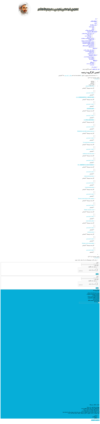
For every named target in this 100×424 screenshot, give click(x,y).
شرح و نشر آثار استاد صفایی (88, 33)
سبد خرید (92, 64)
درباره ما (95, 48)
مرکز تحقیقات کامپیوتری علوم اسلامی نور (90, 410)
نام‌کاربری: (96, 263)
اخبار (95, 23)
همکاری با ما (91, 57)
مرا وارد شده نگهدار (92, 266)
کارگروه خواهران (95, 295)
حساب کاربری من (90, 63)
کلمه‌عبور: (96, 265)
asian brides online (90, 220)
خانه (98, 69)
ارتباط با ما (91, 59)
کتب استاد (89, 34)
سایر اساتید (91, 52)
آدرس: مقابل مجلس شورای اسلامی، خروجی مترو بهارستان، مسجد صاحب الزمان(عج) (81, 412)
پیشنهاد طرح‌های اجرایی (89, 56)
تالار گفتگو (94, 69)
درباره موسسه (91, 53)
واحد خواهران (91, 39)
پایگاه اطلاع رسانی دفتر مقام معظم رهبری (90, 408)
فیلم (93, 27)
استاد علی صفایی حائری (89, 49)
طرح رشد (89, 37)
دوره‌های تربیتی (88, 35)
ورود (97, 274)
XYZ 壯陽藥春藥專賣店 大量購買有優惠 (85, 97)
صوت (93, 29)
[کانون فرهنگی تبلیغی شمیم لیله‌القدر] (58, 17)
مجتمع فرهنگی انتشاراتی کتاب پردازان (91, 409)
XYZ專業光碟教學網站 (89, 119)
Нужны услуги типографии (88, 243)
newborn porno (90, 232)
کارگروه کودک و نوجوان (86, 40)
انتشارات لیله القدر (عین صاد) (93, 407)
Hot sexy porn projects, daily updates (86, 198)
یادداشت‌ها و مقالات (89, 30)
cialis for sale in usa (90, 85)
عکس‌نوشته (91, 26)
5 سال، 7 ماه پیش (90, 92)
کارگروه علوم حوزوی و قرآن (88, 41)
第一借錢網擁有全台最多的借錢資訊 (86, 164)
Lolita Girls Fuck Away (89, 176)
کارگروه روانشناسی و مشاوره (87, 38)
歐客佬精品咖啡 (90, 108)
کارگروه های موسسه (92, 32)
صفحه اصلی (93, 21)
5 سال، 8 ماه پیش (90, 160)
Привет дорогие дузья (89, 209)
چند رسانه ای (93, 25)
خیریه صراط (91, 46)
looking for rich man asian (88, 153)
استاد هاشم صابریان (89, 51)
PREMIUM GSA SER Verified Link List (85, 131)
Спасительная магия (89, 187)
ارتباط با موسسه (93, 55)
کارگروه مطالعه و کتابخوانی (88, 43)
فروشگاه (95, 60)
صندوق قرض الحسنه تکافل (88, 45)
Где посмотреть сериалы (88, 142)
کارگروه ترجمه (91, 44)
